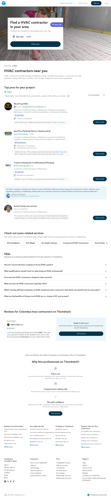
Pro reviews (60, 473)
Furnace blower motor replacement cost (15, 430)
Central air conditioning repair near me (42, 432)
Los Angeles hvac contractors (90, 431)
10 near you (56, 25)
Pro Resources (61, 470)
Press (6, 475)
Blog (5, 478)
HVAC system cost (10, 443)
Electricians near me (62, 441)
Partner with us (9, 467)
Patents (85, 473)
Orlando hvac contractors (89, 440)
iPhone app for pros (63, 476)
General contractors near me (39, 429)
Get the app (34, 468)
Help (84, 463)
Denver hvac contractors (89, 437)
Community (60, 468)
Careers (7, 473)
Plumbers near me (61, 438)
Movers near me (61, 435)
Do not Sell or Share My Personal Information (94, 479)
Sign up (33, 465)
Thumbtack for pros (63, 463)
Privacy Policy (87, 470)
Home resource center (38, 476)
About (6, 465)
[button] (18, 107)
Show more (8, 447)
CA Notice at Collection (91, 476)
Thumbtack (7, 66)
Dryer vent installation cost (13, 434)
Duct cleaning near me (37, 435)
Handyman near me (62, 429)
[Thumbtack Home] (3, 3)
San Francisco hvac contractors (91, 444)
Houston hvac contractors (89, 434)
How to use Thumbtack (38, 463)
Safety (84, 465)
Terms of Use (87, 468)
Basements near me (36, 441)
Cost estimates (35, 473)
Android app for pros (63, 478)
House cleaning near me (63, 432)
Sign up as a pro (62, 465)
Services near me (36, 470)
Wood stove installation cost (13, 437)
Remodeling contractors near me (40, 438)
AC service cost (9, 440)
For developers (9, 470)
